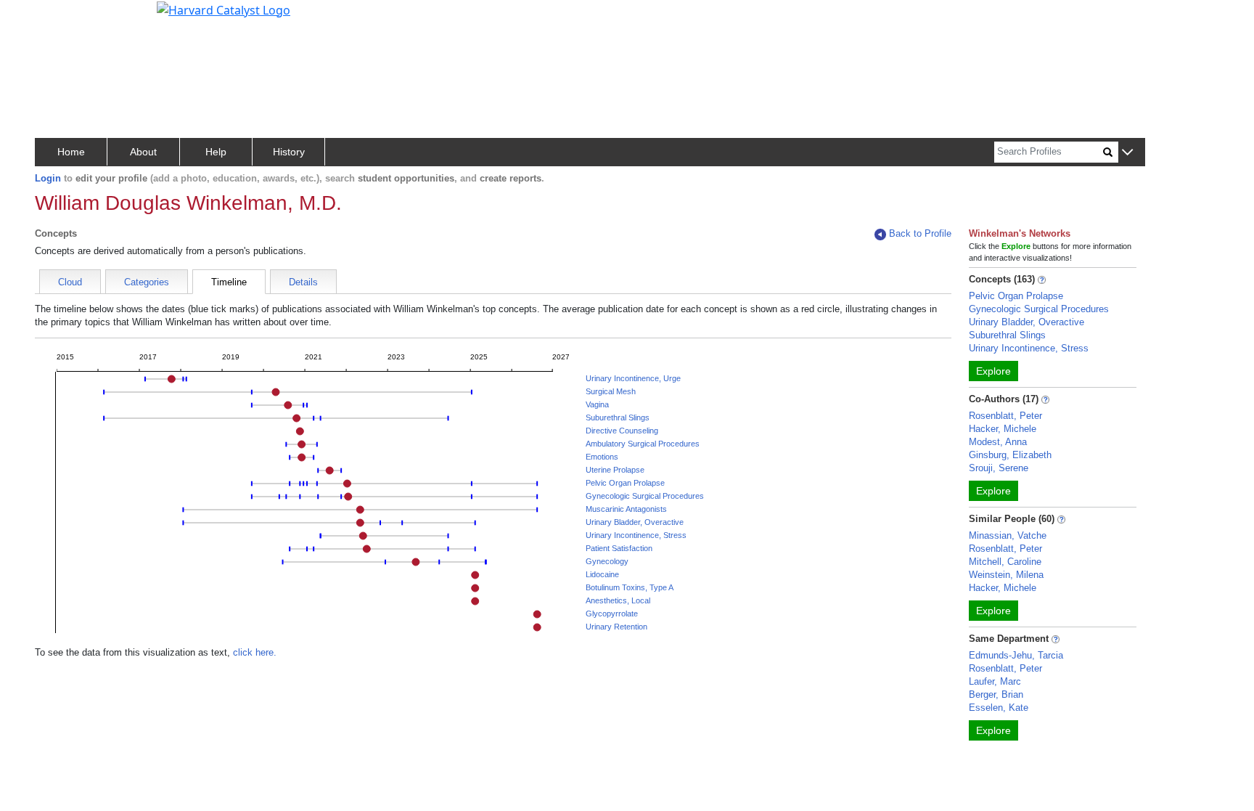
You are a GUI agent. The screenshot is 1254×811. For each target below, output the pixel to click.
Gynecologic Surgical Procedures (645, 496)
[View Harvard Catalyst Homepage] (223, 9)
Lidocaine (602, 574)
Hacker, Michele (1002, 428)
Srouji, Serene (998, 467)
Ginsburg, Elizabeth (1010, 454)
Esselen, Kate (998, 707)
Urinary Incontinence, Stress (636, 535)
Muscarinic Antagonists (626, 509)
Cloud (70, 282)
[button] (1127, 152)
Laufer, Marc (995, 681)
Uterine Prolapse (615, 469)
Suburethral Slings (617, 417)
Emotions (602, 456)
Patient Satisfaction (619, 548)
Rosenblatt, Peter (1005, 415)
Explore (993, 371)
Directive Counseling (622, 430)
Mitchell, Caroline (1005, 561)
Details (303, 282)
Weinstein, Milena (1006, 574)
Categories (146, 282)
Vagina (597, 404)
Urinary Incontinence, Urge (633, 378)
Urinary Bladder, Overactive (635, 522)
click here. (254, 652)
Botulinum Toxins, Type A (629, 587)
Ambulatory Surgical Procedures (643, 443)
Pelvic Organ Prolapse (625, 482)
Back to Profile (920, 233)
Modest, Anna (998, 441)
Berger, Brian (996, 694)
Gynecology (607, 561)
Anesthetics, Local (618, 600)
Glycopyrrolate (612, 613)
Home (71, 152)
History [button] (289, 152)
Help (215, 152)
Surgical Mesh (611, 391)
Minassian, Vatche (1007, 535)
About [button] (143, 152)
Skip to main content (60, 17)
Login (48, 178)
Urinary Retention (616, 626)
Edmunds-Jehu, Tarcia (1016, 655)
